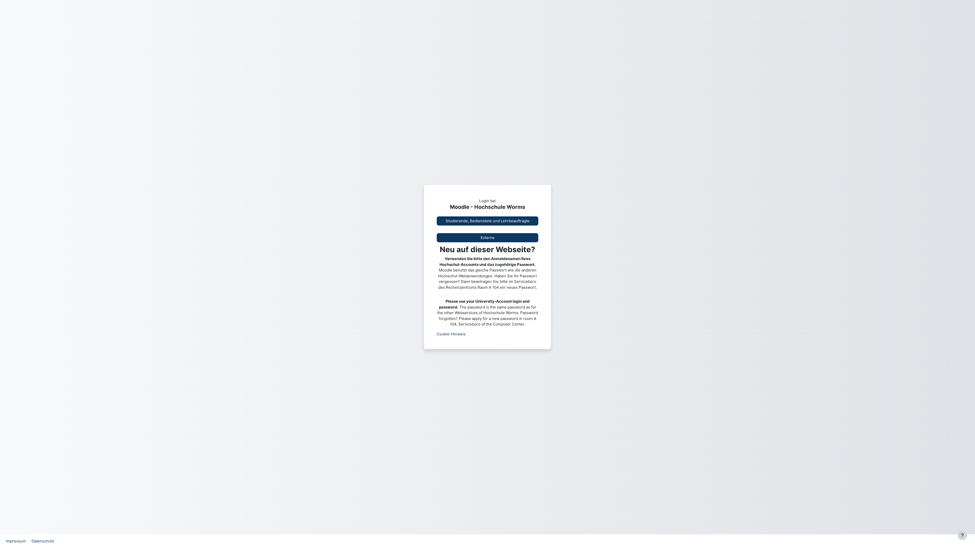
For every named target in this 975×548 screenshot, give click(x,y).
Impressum (16, 541)
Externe (488, 237)
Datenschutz (42, 541)
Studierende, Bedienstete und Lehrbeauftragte (488, 220)
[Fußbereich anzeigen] (962, 535)
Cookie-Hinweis (451, 334)
